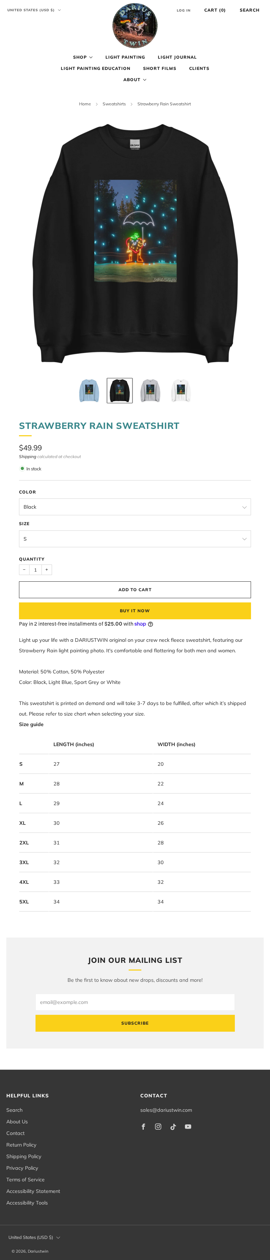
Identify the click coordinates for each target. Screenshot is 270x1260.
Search (249, 10)
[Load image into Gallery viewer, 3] (150, 391)
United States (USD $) (31, 10)
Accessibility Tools (27, 1203)
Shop (80, 57)
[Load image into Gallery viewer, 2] (120, 391)
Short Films (159, 68)
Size (24, 523)
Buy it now (135, 610)
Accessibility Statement (33, 1191)
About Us (17, 1121)
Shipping (27, 456)
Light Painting (125, 57)
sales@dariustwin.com (166, 1110)
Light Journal (177, 57)
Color (27, 492)
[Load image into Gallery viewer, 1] (89, 391)
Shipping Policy (23, 1156)
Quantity (32, 559)
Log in (184, 10)
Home (85, 103)
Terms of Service (25, 1179)
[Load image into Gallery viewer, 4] (181, 391)
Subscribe (135, 1023)
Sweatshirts (114, 103)
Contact (15, 1133)
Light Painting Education (95, 68)
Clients (199, 68)
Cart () (215, 10)
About (132, 79)
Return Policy (21, 1145)
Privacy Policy (22, 1168)
